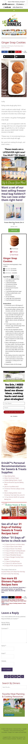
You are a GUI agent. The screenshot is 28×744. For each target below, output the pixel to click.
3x (17, 276)
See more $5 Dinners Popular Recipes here (11, 581)
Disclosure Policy (17, 729)
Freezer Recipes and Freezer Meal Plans (13, 601)
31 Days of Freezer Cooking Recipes (14, 551)
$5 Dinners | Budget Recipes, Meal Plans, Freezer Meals (12, 20)
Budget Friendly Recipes (18, 599)
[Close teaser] (5, 4)
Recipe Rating (5, 622)
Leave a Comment (5, 47)
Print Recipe (20, 56)
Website (3, 661)
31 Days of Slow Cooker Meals (13, 546)
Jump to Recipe (9, 56)
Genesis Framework (11, 738)
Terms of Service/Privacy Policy (17, 730)
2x (15, 276)
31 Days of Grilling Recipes (12, 561)
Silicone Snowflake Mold (11, 486)
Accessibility (4, 732)
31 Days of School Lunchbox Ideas (14, 544)
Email (3, 653)
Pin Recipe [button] (15, 251)
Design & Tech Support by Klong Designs (17, 732)
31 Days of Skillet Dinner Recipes (13, 553)
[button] (16, 2)
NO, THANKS (14, 416)
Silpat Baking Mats (9, 476)
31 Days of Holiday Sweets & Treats (17, 603)
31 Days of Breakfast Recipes (12, 555)
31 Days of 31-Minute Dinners (13, 563)
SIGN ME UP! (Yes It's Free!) (14, 412)
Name (3, 646)
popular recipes (5, 604)
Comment (4, 628)
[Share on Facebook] (4, 52)
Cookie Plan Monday (13, 574)
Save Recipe (14, 254)
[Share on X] (11, 52)
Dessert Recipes (5, 601)
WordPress (19, 738)
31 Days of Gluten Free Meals (12, 549)
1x (12, 276)
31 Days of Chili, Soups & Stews (13, 565)
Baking (9, 599)
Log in (24, 738)
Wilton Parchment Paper (11, 478)
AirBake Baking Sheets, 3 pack (13, 480)
